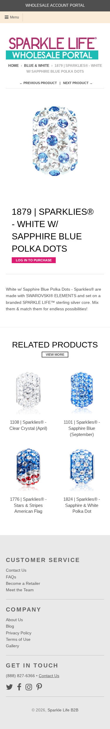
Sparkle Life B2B (63, 710)
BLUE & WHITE (36, 66)
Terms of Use (18, 639)
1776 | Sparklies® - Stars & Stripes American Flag (28, 505)
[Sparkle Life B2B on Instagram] (29, 687)
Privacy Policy (18, 633)
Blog (10, 626)
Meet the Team (20, 589)
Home (13, 66)
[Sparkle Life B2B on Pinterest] (39, 687)
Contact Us (16, 570)
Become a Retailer (23, 583)
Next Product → (78, 83)
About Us (14, 619)
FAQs (11, 577)
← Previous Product (38, 83)
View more (55, 354)
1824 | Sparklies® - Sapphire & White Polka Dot (81, 505)
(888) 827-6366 (21, 675)
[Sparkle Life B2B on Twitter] (9, 687)
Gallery (12, 645)
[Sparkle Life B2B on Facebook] (19, 687)
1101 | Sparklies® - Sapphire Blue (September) (82, 428)
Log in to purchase (34, 260)
